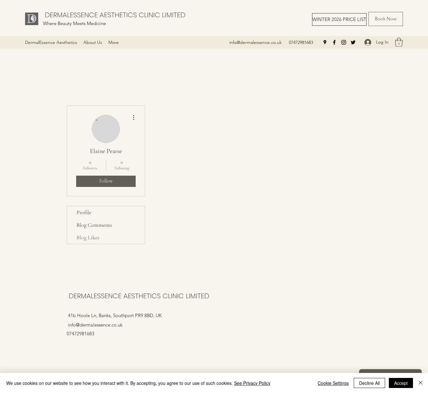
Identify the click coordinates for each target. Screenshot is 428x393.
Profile (83, 212)
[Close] (420, 383)
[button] (399, 42)
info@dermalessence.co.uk (255, 42)
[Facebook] (334, 42)
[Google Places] (325, 42)
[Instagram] (344, 42)
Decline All (369, 383)
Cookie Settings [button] (333, 383)
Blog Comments (94, 224)
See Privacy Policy (252, 383)
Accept (401, 383)
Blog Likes (87, 237)
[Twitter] (353, 42)
